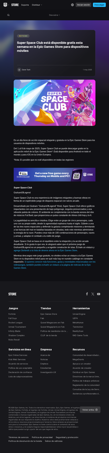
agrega (17, 250)
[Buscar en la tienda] (8, 15)
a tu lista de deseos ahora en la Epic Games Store (53, 250)
